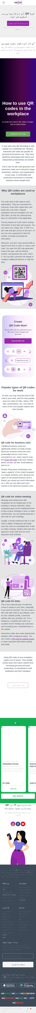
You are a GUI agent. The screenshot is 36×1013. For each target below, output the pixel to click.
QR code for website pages (23, 639)
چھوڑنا (17, 29)
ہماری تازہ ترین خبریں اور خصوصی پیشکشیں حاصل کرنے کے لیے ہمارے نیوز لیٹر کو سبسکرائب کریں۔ (17, 947)
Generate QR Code (18, 341)
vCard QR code (10, 460)
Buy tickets (18, 796)
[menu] (3, 2)
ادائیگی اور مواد (26, 889)
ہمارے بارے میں (25, 887)
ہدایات (22, 916)
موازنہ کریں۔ (24, 895)
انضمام (22, 897)
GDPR (5, 935)
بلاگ (20, 919)
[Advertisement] (18, 82)
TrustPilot (22, 900)
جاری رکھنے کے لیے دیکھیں (18, 23)
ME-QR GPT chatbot (9, 895)
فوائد (5, 887)
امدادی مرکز (24, 929)
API (4, 889)
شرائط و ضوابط (8, 922)
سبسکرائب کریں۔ (18, 964)
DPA (4, 937)
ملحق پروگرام (8, 892)
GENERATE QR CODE (18, 134)
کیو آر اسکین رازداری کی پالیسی (8, 927)
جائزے (21, 903)
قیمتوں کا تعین (25, 892)
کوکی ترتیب (7, 932)
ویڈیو (21, 922)
